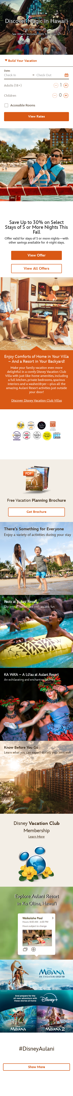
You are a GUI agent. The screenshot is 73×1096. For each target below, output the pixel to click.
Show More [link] (36, 1067)
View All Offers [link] (36, 268)
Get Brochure (36, 512)
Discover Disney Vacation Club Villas (36, 401)
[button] (34, 29)
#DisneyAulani (36, 1049)
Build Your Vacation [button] (27, 62)
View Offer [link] (37, 255)
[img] (36, 850)
